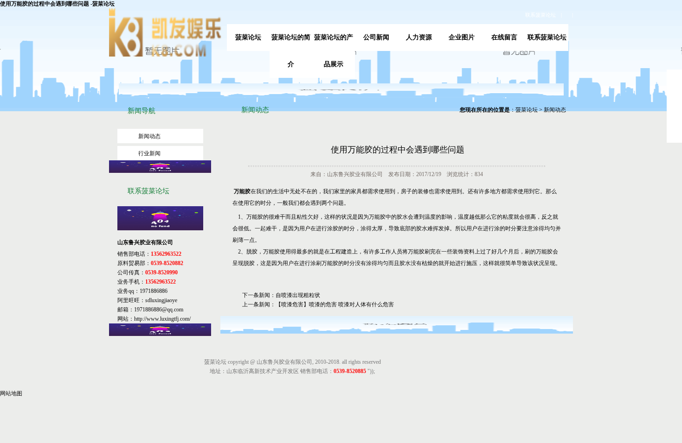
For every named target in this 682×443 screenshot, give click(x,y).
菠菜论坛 (248, 37)
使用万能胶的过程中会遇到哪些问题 (397, 149)
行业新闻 (149, 153)
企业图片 (462, 37)
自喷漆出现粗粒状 (298, 295)
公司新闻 (376, 37)
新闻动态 (149, 136)
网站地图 (11, 393)
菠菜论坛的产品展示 (333, 51)
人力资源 (419, 37)
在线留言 (504, 37)
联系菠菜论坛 (540, 15)
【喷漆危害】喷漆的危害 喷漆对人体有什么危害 (335, 304)
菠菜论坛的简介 (290, 51)
